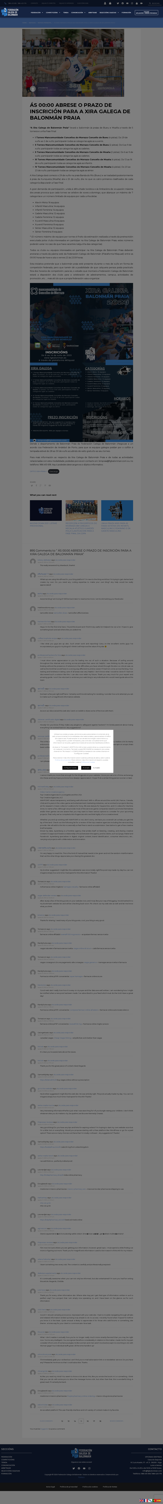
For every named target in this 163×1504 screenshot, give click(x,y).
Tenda (65, 12)
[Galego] (150, 1500)
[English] (141, 1500)
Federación (35, 12)
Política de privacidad (63, 760)
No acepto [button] (86, 768)
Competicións (52, 12)
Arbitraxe (92, 12)
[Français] (146, 1500)
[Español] (159, 1500)
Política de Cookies (88, 762)
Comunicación (77, 12)
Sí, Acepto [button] (96, 768)
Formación (126, 12)
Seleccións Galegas (108, 12)
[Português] (154, 1500)
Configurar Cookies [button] (70, 768)
